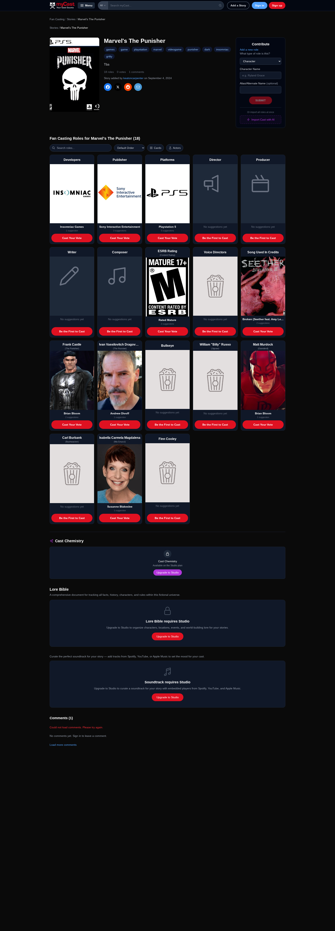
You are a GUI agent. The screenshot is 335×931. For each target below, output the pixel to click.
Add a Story (238, 5)
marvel (157, 49)
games (110, 49)
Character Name (250, 69)
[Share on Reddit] (128, 87)
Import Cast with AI (263, 119)
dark (207, 49)
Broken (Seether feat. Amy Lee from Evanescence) (263, 319)
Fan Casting (57, 19)
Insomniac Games (72, 226)
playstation (140, 49)
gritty (109, 56)
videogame (174, 49)
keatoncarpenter (133, 78)
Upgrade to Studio (167, 572)
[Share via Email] (138, 87)
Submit (260, 100)
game (124, 49)
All (101, 5)
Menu (88, 5)
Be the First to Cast (215, 238)
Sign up (277, 5)
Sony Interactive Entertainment (119, 226)
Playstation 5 (167, 226)
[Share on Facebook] (108, 87)
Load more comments (63, 744)
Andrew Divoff (119, 413)
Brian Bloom (72, 413)
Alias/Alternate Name (259, 83)
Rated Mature (167, 320)
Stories (71, 19)
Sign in (259, 5)
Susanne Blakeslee (119, 506)
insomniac (222, 49)
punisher (193, 49)
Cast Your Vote (72, 238)
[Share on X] (118, 87)
